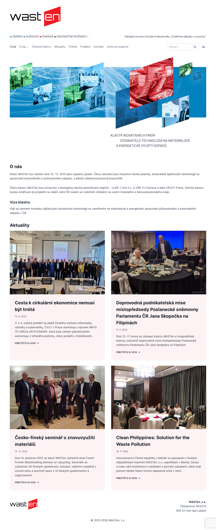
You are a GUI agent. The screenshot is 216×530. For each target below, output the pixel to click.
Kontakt (99, 47)
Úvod (13, 47)
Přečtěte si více (26, 343)
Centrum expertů (117, 47)
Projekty (85, 47)
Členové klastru (41, 47)
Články (73, 47)
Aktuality (59, 47)
